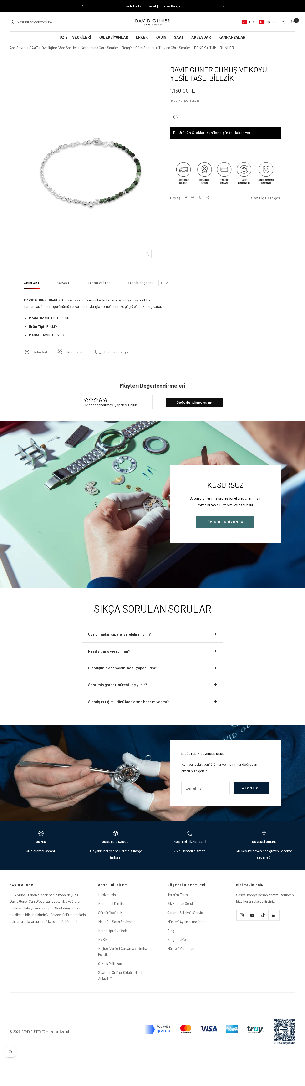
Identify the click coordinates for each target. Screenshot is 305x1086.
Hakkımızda (107, 894)
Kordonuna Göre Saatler (99, 47)
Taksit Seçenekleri (144, 283)
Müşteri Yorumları (180, 948)
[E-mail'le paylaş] (207, 197)
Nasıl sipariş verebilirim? (109, 651)
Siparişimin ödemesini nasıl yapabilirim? (122, 667)
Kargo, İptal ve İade (113, 930)
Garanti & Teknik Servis (185, 912)
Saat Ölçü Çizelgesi (266, 197)
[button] (258, 22)
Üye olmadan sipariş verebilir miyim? (119, 634)
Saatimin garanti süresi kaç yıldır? (117, 684)
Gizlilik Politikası (110, 963)
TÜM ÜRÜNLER (221, 47)
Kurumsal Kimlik (111, 903)
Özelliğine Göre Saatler (59, 47)
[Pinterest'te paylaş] (192, 197)
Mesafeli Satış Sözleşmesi (118, 921)
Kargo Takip (176, 939)
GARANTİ (64, 283)
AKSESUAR (201, 37)
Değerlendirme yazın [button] (194, 402)
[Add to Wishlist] (175, 117)
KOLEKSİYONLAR (113, 37)
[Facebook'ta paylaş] (186, 197)
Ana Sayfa (17, 47)
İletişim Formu (178, 894)
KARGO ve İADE (99, 283)
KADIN (160, 37)
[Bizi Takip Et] (241, 915)
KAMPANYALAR (232, 37)
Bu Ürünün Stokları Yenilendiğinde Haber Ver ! (213, 132)
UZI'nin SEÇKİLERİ (75, 37)
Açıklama (32, 283)
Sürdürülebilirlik (110, 912)
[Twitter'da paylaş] (200, 197)
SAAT (179, 37)
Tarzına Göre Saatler (174, 47)
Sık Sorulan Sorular (181, 903)
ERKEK (142, 37)
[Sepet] (293, 22)
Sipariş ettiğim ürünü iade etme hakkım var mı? (128, 701)
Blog (170, 930)
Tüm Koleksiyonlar (225, 522)
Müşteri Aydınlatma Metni (187, 921)
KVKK (102, 939)
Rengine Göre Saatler (138, 47)
